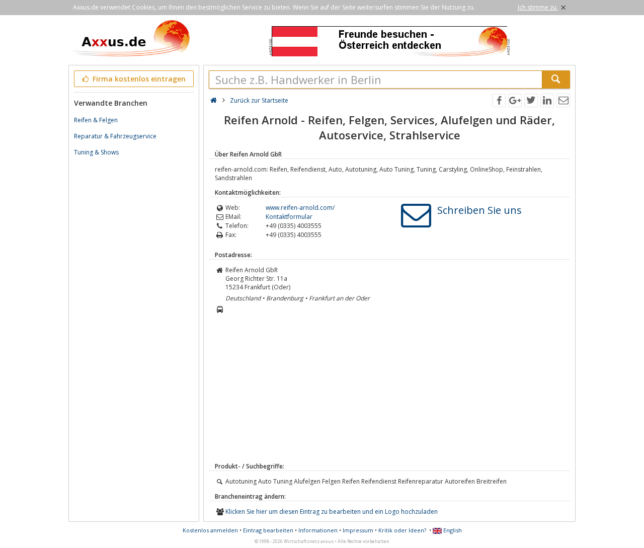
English (452, 530)
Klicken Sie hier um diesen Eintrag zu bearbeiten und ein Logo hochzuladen (331, 511)
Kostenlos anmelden (210, 530)
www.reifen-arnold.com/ (300, 207)
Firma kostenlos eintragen (138, 79)
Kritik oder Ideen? (402, 530)
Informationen (318, 530)
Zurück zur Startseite (259, 100)
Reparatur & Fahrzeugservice (115, 136)
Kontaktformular (289, 216)
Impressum (358, 530)
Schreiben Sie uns (479, 210)
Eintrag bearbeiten (268, 530)
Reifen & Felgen (96, 120)
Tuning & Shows (96, 152)
